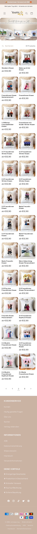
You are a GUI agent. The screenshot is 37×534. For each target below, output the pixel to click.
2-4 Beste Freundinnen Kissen (26, 373)
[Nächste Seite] (30, 388)
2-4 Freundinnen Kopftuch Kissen (25, 316)
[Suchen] (26, 13)
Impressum (8, 456)
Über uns (7, 417)
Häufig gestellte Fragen (13, 412)
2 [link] (18, 389)
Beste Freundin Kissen (24, 207)
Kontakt (7, 407)
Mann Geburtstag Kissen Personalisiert (27, 262)
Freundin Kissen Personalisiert (8, 316)
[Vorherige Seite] (6, 388)
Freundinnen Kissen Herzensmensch (9, 96)
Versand (30, 525)
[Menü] (4, 13)
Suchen (7, 422)
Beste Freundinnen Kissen (26, 234)
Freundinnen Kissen (26, 95)
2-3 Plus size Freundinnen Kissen (9, 289)
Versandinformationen (13, 461)
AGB (5, 441)
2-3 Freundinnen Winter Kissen (8, 180)
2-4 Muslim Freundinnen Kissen (9, 344)
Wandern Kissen (8, 68)
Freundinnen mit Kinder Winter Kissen (27, 123)
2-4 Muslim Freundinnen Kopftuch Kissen (8, 374)
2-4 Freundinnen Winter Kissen (25, 153)
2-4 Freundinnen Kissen (8, 234)
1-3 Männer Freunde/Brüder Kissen (8, 124)
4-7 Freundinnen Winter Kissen (8, 153)
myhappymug (15, 522)
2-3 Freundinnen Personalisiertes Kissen (25, 345)
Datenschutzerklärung (13, 446)
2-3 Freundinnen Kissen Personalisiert (27, 289)
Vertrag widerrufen (11, 427)
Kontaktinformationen (24, 528)
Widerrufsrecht (10, 451)
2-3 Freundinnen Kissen (8, 207)
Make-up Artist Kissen (24, 69)
